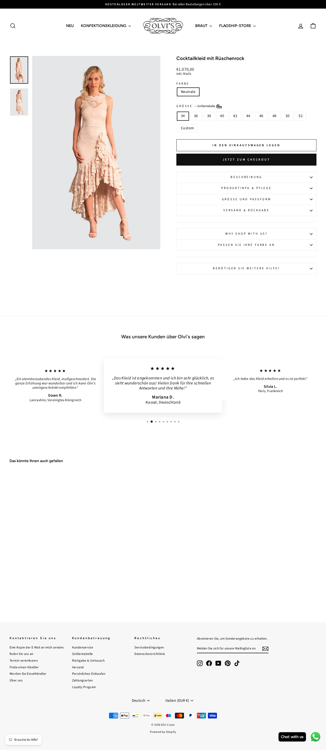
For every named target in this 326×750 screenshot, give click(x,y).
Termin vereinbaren (24, 660)
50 (288, 116)
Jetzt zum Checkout (246, 159)
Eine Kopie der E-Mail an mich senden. (37, 647)
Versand (78, 667)
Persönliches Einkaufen (88, 673)
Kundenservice (82, 647)
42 (235, 116)
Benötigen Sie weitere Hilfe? (246, 268)
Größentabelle (82, 654)
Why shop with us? (246, 234)
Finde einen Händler (24, 667)
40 (222, 116)
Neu (70, 25)
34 (183, 116)
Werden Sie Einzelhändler (28, 673)
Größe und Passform (246, 199)
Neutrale (188, 91)
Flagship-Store (235, 25)
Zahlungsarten (82, 680)
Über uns (16, 680)
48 (275, 116)
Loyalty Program (84, 687)
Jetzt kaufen (46, 579)
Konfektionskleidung (104, 25)
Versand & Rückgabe (246, 210)
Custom (187, 128)
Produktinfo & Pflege (246, 188)
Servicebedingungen (149, 647)
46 (261, 116)
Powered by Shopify (163, 732)
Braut (201, 25)
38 (209, 116)
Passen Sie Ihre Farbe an (246, 245)
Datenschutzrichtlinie (149, 654)
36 (196, 116)
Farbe (182, 84)
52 (301, 116)
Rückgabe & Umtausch (88, 660)
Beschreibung (246, 177)
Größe (196, 106)
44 (248, 116)
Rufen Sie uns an (21, 654)
